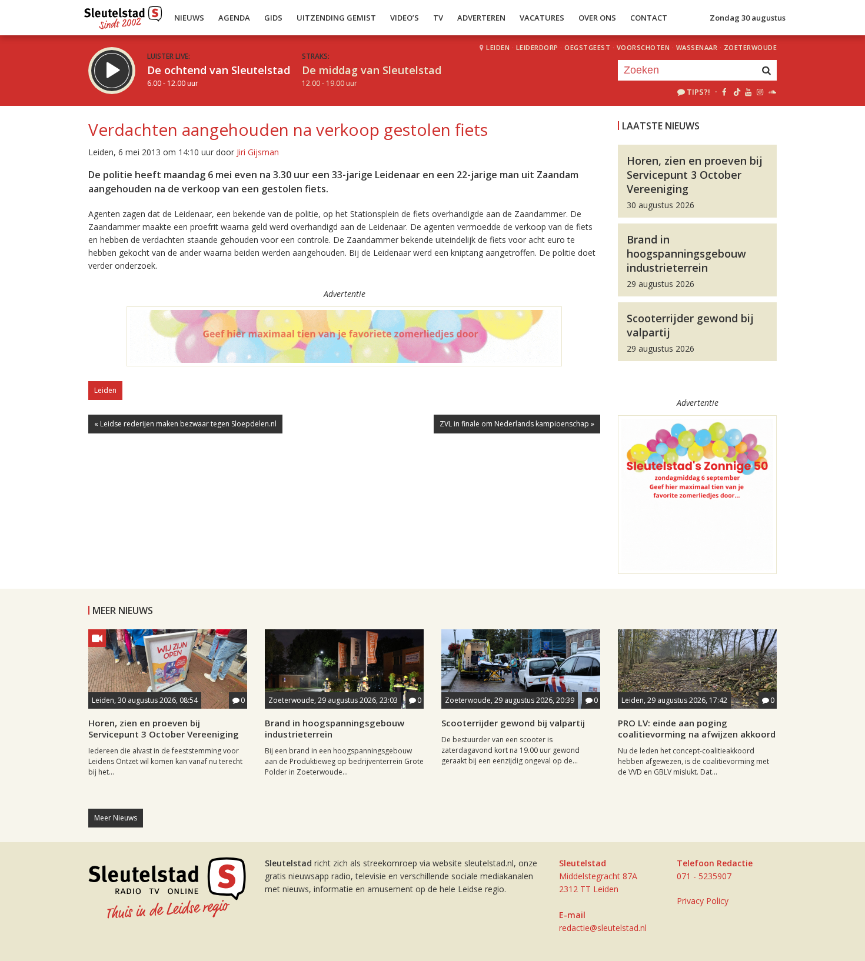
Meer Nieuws (115, 818)
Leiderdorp (537, 47)
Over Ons (597, 17)
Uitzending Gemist (336, 17)
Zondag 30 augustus (748, 17)
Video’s (404, 17)
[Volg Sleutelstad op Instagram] (760, 91)
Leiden (498, 47)
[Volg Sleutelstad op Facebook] (724, 91)
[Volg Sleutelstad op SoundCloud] (771, 91)
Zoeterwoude (750, 47)
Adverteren (481, 17)
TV (438, 17)
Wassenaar (697, 47)
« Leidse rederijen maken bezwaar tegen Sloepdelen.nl (185, 424)
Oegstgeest (587, 47)
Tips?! (698, 91)
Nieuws (189, 17)
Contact (648, 17)
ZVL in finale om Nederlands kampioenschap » (517, 424)
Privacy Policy (702, 900)
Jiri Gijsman (258, 152)
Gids (273, 17)
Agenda (234, 17)
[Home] (123, 14)
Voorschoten (643, 47)
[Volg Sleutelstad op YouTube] (747, 91)
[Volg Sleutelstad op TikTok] (735, 91)
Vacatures (542, 17)
